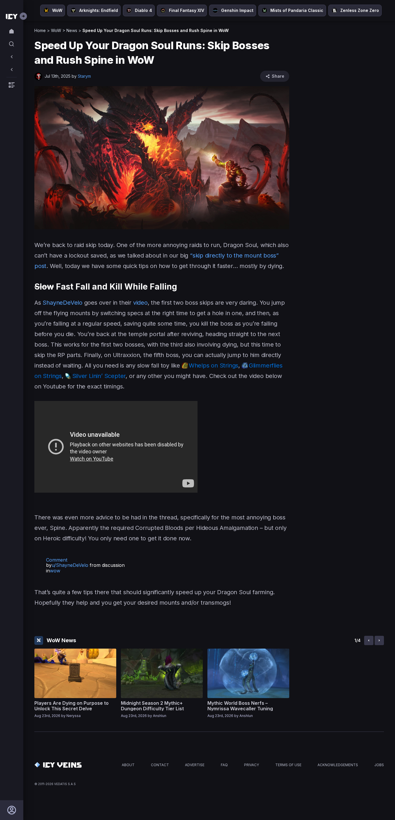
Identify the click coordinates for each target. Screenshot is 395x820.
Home (40, 30)
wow (55, 571)
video (140, 302)
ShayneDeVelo (62, 302)
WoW (56, 30)
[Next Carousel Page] (379, 640)
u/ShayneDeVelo (70, 565)
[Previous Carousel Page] (368, 640)
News (71, 30)
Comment (56, 560)
